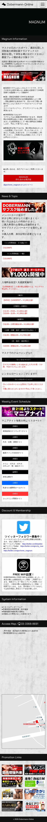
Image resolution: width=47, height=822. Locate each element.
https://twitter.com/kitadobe (32, 544)
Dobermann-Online (20, 4)
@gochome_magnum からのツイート (18, 185)
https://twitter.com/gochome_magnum (18, 551)
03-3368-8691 (29, 623)
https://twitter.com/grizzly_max (31, 546)
